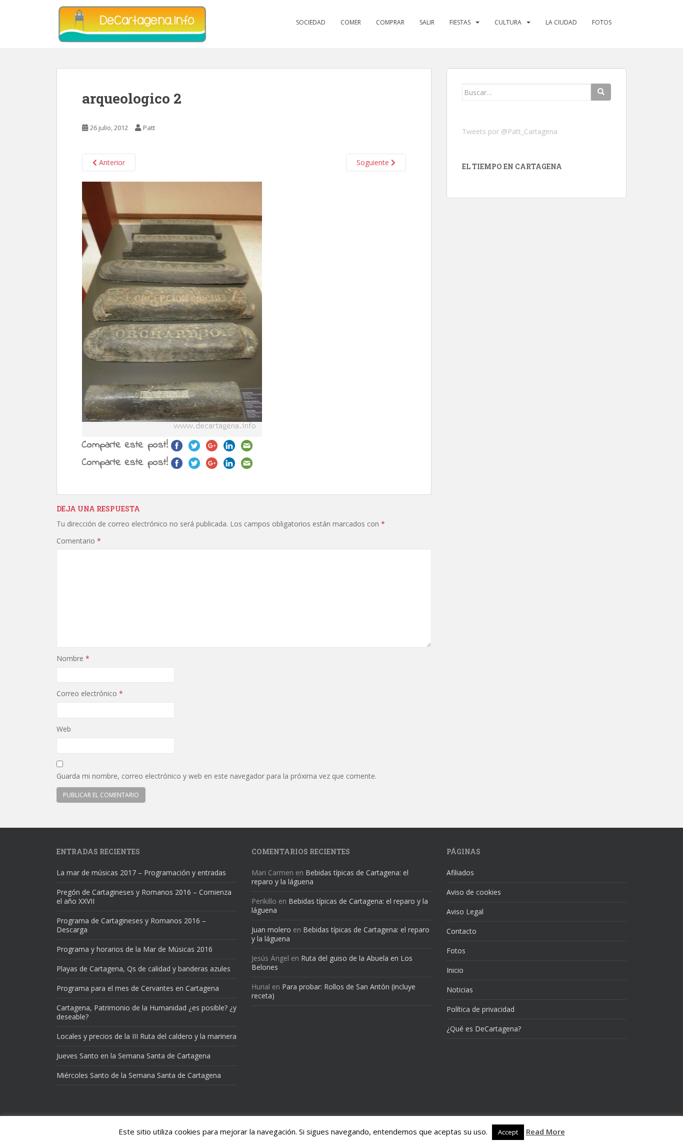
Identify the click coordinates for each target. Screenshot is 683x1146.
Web (63, 729)
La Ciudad (561, 22)
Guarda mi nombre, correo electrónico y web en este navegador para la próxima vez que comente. (216, 776)
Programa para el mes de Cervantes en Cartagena (137, 988)
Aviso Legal (465, 911)
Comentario (78, 540)
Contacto (461, 931)
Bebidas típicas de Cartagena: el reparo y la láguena (330, 877)
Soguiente (373, 162)
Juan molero (271, 929)
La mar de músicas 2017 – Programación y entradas (141, 872)
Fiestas (460, 22)
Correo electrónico (89, 693)
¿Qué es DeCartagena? (483, 1028)
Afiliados (460, 872)
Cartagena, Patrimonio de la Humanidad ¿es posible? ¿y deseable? (146, 1012)
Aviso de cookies (473, 892)
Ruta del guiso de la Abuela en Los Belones (332, 962)
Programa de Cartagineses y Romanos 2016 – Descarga (131, 925)
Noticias (459, 989)
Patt (149, 127)
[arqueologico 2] (172, 308)
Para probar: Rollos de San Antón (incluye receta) (334, 991)
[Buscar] (601, 92)
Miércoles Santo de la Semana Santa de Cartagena (138, 1075)
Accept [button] (508, 1131)
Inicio (455, 970)
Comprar (390, 22)
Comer (350, 22)
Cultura (508, 22)
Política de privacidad (480, 1009)
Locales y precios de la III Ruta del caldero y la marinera (146, 1036)
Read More (545, 1131)
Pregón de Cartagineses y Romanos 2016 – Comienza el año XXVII (144, 896)
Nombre (73, 658)
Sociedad (311, 22)
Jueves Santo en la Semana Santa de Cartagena (133, 1055)
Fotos (602, 22)
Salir (427, 22)
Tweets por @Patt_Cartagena (510, 131)
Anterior (111, 162)
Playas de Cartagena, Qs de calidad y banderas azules (143, 968)
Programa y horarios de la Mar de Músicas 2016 (134, 949)
